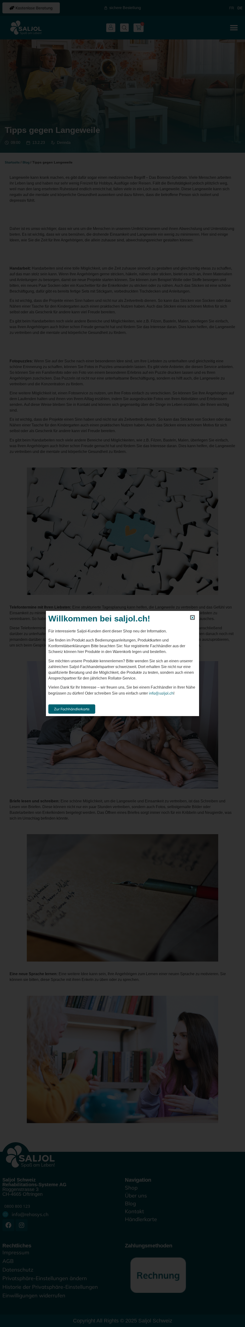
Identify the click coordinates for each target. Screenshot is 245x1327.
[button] (192, 617)
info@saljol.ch (161, 693)
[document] (122, 663)
